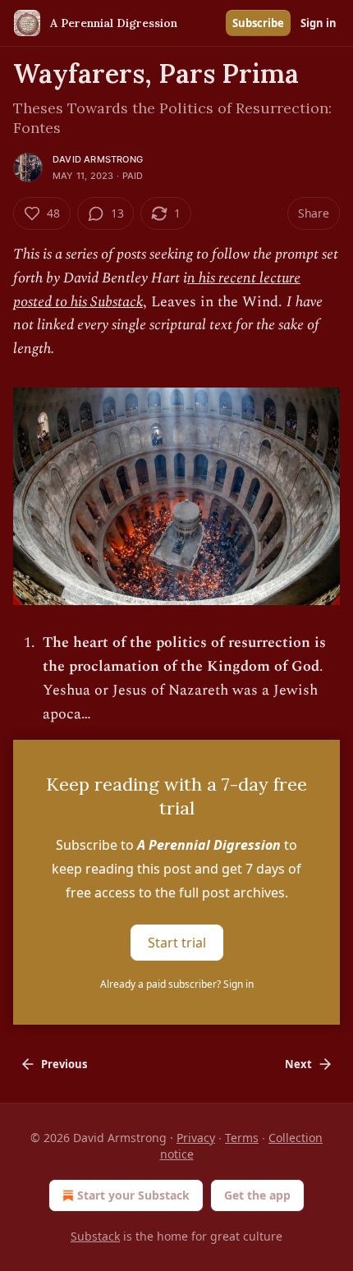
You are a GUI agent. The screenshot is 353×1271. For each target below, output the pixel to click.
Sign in (318, 23)
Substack (95, 1236)
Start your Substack (133, 1195)
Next (298, 1064)
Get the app (257, 1195)
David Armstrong (98, 159)
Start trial (177, 943)
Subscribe (258, 23)
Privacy (195, 1137)
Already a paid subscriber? (177, 984)
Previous (64, 1064)
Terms (242, 1137)
